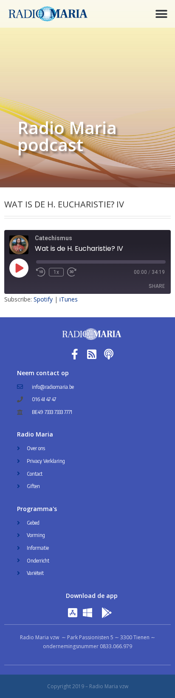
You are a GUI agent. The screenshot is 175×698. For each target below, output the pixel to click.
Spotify (43, 299)
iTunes (68, 299)
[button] (161, 13)
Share (157, 286)
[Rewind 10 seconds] (40, 272)
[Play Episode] (18, 268)
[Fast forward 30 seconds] (71, 272)
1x (56, 272)
